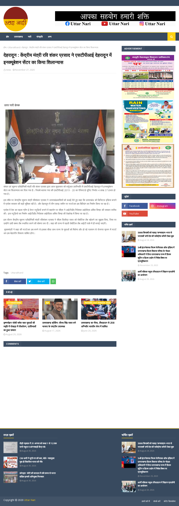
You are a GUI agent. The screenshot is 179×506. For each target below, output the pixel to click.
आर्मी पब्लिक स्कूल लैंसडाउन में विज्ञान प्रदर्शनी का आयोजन (156, 273)
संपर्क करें (156, 501)
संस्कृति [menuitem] (40, 36)
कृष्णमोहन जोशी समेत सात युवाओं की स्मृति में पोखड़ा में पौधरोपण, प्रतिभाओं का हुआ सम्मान (19, 326)
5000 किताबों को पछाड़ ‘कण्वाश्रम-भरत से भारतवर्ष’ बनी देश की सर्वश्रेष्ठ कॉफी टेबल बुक (156, 234)
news (8, 69)
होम (4, 47)
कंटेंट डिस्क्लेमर (170, 501)
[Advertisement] (59, 89)
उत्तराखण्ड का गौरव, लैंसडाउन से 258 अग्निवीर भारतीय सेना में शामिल (97, 324)
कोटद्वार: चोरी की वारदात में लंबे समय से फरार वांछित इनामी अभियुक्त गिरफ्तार (38, 474)
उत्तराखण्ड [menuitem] (18, 36)
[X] (162, 214)
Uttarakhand (14, 47)
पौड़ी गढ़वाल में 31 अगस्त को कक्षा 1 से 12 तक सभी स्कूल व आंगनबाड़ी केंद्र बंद (38, 445)
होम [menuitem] (7, 36)
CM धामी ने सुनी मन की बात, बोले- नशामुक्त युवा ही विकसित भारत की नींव (37, 460)
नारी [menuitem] (29, 36)
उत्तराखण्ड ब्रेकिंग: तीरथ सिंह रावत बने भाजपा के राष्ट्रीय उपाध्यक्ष (59, 324)
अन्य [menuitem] (49, 36)
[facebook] (135, 206)
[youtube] (135, 214)
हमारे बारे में (146, 501)
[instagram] (162, 206)
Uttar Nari (29, 500)
